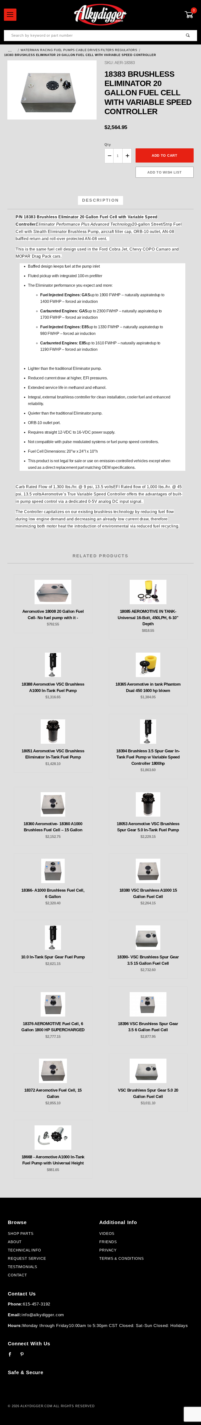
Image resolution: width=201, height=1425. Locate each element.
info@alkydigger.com (43, 1315)
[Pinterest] (24, 1356)
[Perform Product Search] (188, 35)
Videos (106, 1234)
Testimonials (22, 1267)
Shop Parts (21, 1234)
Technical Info (24, 1250)
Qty (107, 144)
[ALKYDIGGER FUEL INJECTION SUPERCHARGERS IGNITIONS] (100, 14)
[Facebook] (12, 1356)
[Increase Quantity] (127, 155)
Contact (17, 1275)
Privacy (108, 1250)
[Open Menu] (10, 15)
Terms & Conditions (121, 1259)
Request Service (27, 1259)
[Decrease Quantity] (108, 155)
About (15, 1242)
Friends (108, 1242)
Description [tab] (100, 200)
